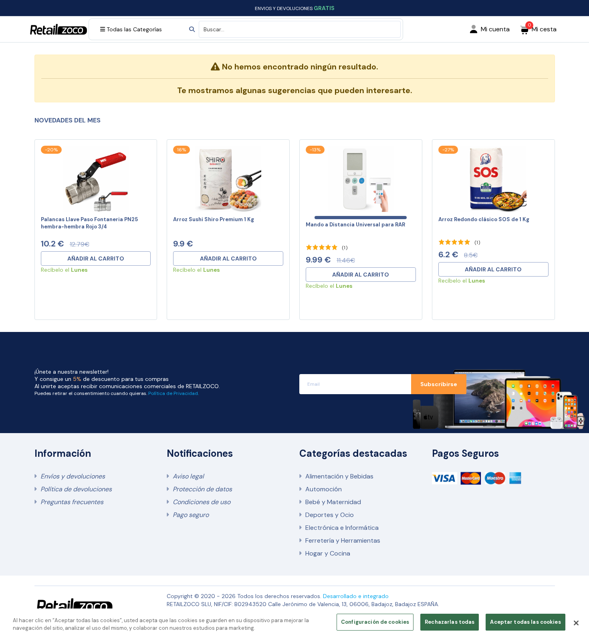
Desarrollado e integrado (356, 596)
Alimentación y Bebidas (339, 476)
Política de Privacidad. (173, 393)
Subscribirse (438, 384)
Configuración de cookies (375, 622)
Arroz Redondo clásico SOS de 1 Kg (483, 219)
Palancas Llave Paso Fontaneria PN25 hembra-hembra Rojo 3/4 (89, 223)
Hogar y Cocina (327, 553)
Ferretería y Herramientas (342, 540)
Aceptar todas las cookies (525, 622)
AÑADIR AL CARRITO (95, 258)
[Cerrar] (576, 623)
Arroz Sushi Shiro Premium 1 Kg (213, 219)
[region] (294, 623)
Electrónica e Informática (342, 527)
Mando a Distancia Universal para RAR (355, 224)
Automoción (323, 489)
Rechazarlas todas (449, 622)
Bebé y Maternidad (333, 502)
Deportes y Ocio (329, 515)
